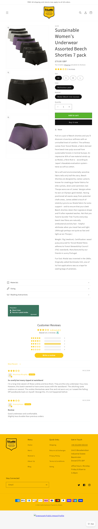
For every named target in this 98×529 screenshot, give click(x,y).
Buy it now (73, 122)
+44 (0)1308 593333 (79, 445)
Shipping (67, 65)
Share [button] (60, 129)
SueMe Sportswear (45, 505)
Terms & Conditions (57, 461)
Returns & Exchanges (57, 450)
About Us (31, 461)
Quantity (58, 102)
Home (30, 445)
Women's (31, 456)
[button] (7, 12)
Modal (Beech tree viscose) (68, 97)
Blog (29, 466)
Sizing (51, 466)
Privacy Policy (54, 456)
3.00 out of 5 (55, 330)
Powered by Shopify (56, 505)
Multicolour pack (64, 87)
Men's (30, 450)
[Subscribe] (46, 485)
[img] (14, 371)
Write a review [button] (49, 355)
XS (58, 78)
